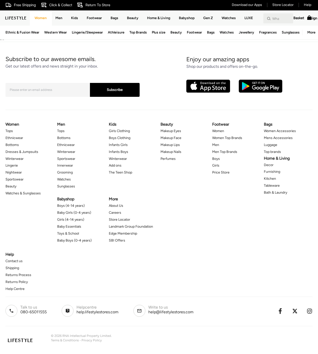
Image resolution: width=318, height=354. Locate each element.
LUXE (248, 18)
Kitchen (270, 179)
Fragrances (268, 32)
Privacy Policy (91, 340)
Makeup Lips (170, 145)
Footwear (194, 32)
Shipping (12, 268)
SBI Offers (117, 240)
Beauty (176, 32)
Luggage (270, 145)
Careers (115, 213)
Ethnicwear (14, 138)
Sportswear (14, 179)
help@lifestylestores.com (171, 312)
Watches (227, 32)
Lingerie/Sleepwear (87, 32)
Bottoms (12, 145)
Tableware (272, 185)
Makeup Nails (170, 152)
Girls (215, 165)
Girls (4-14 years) (70, 219)
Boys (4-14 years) (71, 206)
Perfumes (168, 159)
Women (41, 18)
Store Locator (283, 5)
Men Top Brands (224, 152)
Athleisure (116, 32)
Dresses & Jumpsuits (21, 152)
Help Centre (15, 289)
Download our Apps (247, 5)
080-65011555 (33, 312)
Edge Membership (123, 233)
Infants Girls (118, 145)
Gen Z (208, 18)
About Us (116, 206)
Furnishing (272, 172)
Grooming (65, 172)
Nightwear (13, 172)
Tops (9, 131)
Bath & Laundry (275, 192)
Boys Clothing (119, 138)
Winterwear (14, 159)
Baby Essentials (69, 226)
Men (58, 18)
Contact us (14, 261)
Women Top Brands (227, 138)
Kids (74, 18)
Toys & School (68, 233)
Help (307, 5)
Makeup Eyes (170, 131)
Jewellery (246, 32)
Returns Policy (16, 282)
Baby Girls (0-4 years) (74, 213)
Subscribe (115, 90)
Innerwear (65, 165)
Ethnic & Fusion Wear (22, 32)
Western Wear (55, 32)
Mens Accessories (278, 138)
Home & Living (158, 18)
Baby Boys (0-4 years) (74, 240)
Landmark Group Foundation (131, 226)
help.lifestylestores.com (98, 312)
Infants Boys (118, 152)
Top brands (272, 152)
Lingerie (11, 165)
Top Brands (138, 32)
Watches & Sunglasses (23, 193)
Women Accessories (280, 131)
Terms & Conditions (65, 340)
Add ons (115, 165)
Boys (216, 159)
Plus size (158, 32)
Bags (211, 32)
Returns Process (18, 275)
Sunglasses (291, 32)
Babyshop (187, 18)
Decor (269, 165)
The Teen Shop (120, 172)
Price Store (221, 172)
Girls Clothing (119, 131)
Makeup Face (170, 138)
